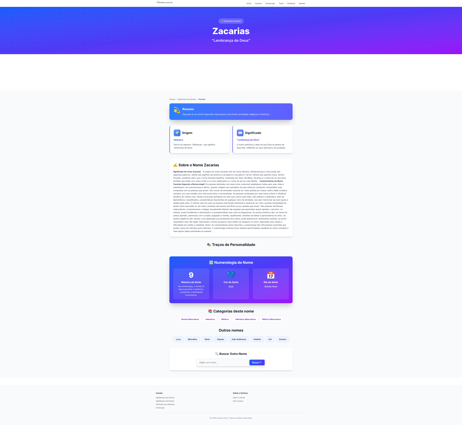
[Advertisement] (231, 72)
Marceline (192, 339)
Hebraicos (210, 319)
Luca (178, 339)
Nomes (302, 3)
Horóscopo (270, 3)
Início (249, 3)
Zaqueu (220, 339)
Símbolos (291, 3)
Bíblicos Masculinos (271, 319)
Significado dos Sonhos (165, 398)
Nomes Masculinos (190, 319)
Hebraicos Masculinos (245, 319)
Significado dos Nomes (187, 99)
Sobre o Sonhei (239, 398)
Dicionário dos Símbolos (165, 404)
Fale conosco (238, 401)
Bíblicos (225, 319)
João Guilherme (238, 339)
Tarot (281, 3)
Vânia (207, 339)
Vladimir (257, 339)
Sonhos (258, 3)
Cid (270, 339)
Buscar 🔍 (257, 362)
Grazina (282, 339)
